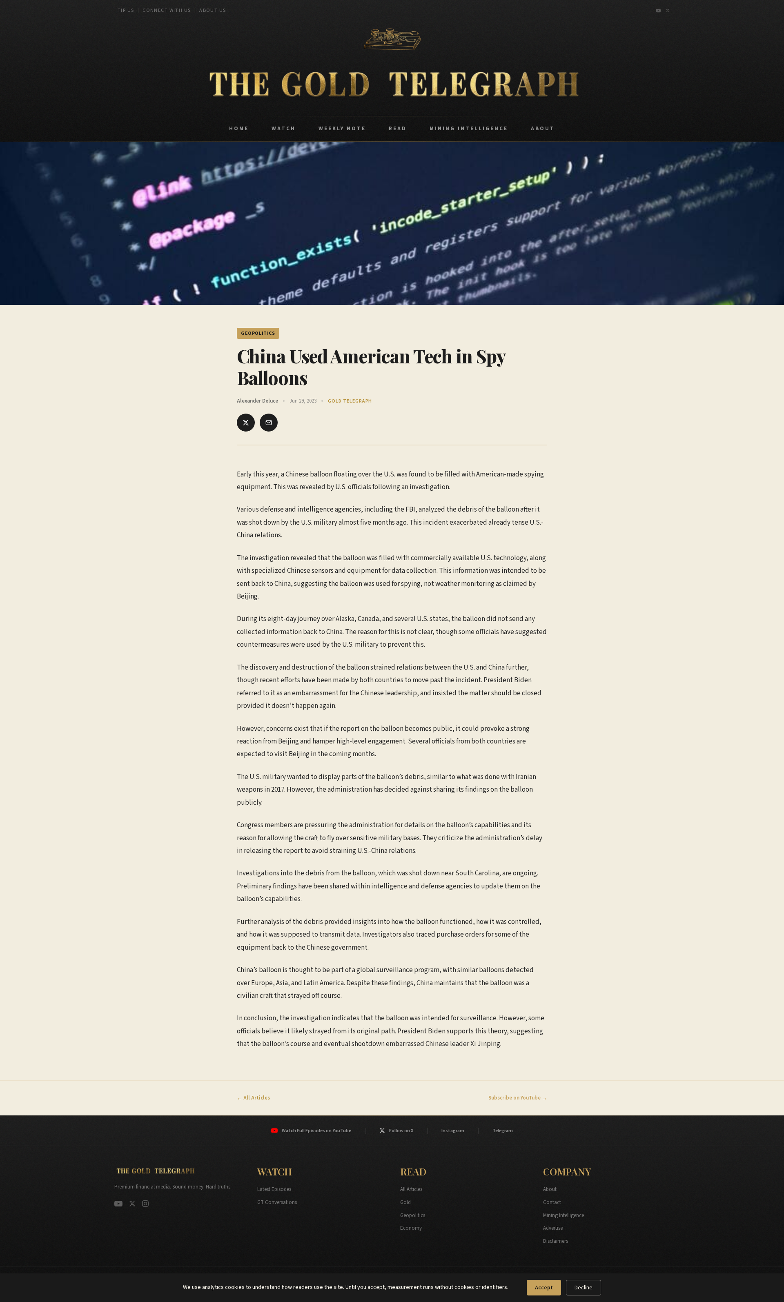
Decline (583, 1288)
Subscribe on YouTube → (517, 1098)
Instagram (452, 1130)
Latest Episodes (274, 1189)
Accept (544, 1288)
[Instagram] (145, 1203)
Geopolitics (412, 1215)
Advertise (553, 1228)
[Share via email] (269, 423)
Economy (411, 1228)
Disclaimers (555, 1241)
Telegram (502, 1130)
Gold (405, 1202)
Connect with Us (167, 10)
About (550, 1189)
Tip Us (126, 10)
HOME (239, 128)
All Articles (411, 1189)
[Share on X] (246, 423)
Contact (552, 1202)
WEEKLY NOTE (342, 128)
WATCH (284, 128)
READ (398, 128)
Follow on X (401, 1130)
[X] (668, 11)
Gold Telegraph (350, 401)
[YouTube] (658, 10)
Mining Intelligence (563, 1215)
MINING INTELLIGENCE (469, 128)
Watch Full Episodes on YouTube (316, 1130)
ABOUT (543, 128)
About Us (212, 10)
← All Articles (253, 1098)
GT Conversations (277, 1202)
